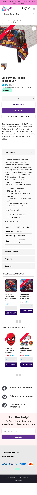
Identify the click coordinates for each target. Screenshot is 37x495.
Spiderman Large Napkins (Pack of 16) (25, 296)
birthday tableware (23, 184)
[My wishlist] (25, 8)
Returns (19, 266)
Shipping (19, 259)
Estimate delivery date (18, 116)
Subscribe (18, 437)
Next (20, 321)
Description (19, 152)
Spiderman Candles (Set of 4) (26, 350)
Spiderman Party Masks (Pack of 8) (9, 350)
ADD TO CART (18, 105)
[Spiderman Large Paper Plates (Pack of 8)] (14, 286)
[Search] (33, 14)
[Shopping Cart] (29, 8)
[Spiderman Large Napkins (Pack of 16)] (30, 286)
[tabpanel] (18, 43)
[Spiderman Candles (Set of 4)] (30, 340)
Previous (17, 321)
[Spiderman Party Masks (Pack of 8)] (14, 340)
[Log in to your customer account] (22, 8)
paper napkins (18, 179)
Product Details (19, 251)
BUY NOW (18, 111)
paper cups (14, 182)
